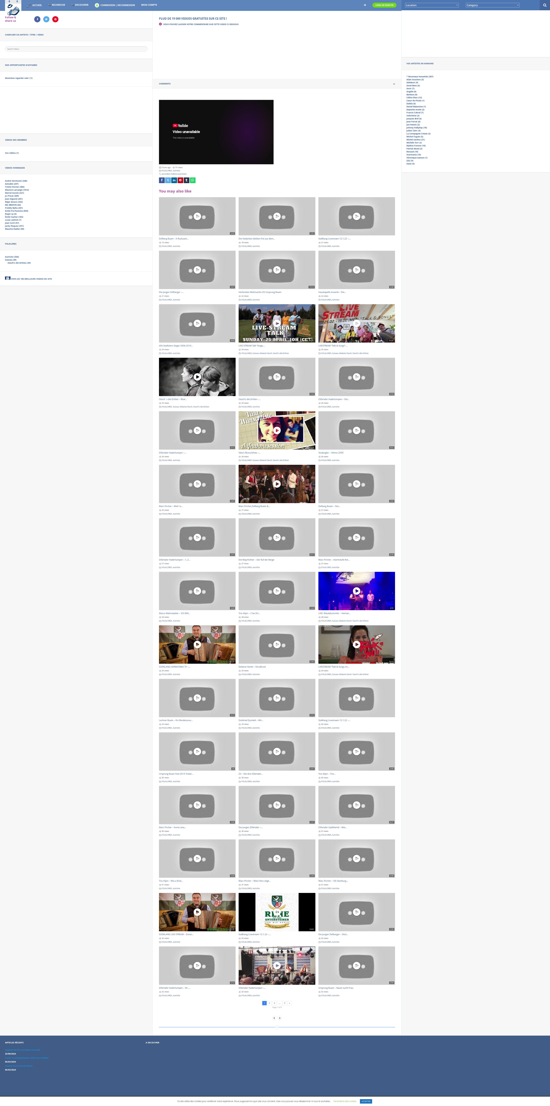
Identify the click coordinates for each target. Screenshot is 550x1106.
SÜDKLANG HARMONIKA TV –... (174, 666)
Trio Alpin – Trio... (327, 773)
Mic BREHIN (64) (13, 204)
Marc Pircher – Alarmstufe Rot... (334, 559)
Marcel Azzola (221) (14, 192)
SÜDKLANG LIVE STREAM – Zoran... (176, 934)
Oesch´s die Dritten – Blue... (173, 399)
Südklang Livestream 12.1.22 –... (334, 238)
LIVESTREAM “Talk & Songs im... (333, 666)
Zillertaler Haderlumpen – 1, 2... (174, 559)
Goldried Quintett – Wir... (251, 720)
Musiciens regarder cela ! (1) (19, 78)
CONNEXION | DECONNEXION (118, 5)
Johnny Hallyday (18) (416, 127)
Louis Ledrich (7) (13, 220)
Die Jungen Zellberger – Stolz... (333, 934)
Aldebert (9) (412, 82)
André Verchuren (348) (16, 180)
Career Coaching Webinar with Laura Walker (27, 1057)
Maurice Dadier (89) (14, 229)
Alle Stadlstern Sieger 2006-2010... (176, 345)
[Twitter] (168, 180)
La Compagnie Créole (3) (418, 133)
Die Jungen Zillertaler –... (251, 827)
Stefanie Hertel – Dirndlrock (252, 666)
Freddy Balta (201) (14, 207)
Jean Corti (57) (12, 223)
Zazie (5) (410, 163)
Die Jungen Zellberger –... (171, 292)
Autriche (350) (12, 256)
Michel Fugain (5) (414, 136)
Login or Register (384, 5)
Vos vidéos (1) (12, 153)
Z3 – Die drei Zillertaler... (251, 773)
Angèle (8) (411, 91)
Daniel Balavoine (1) (416, 106)
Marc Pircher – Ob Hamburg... (333, 880)
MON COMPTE (149, 4)
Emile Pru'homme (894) (16, 210)
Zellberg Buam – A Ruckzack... (173, 238)
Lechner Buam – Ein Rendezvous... (176, 720)
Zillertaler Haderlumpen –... (172, 452)
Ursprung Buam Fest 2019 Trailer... (176, 773)
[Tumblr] (186, 180)
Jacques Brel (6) (414, 118)
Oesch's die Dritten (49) (19, 262)
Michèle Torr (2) (414, 142)
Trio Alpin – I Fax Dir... (249, 613)
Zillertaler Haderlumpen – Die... (333, 399)
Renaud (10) (412, 151)
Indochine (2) (413, 115)
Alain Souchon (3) (415, 79)
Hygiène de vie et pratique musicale (22, 1049)
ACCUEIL (37, 5)
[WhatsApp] (193, 180)
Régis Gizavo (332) (14, 201)
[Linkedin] (174, 180)
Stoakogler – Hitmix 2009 (330, 452)
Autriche (176, 170)
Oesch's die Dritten (281, 353)
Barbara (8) (411, 94)
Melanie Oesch (266, 353)
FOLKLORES (167, 170)
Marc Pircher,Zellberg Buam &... (254, 506)
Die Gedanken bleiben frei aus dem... (257, 238)
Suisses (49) (10, 259)
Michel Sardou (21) (415, 139)
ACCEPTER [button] (366, 1101)
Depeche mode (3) (415, 109)
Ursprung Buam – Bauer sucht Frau (335, 987)
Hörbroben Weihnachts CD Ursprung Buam (260, 292)
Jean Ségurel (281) (14, 198)
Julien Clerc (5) (413, 130)
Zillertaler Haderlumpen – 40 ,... (174, 987)
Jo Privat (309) (12, 195)
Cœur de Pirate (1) (415, 100)
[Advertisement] (475, 33)
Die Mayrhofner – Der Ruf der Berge (256, 559)
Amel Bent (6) (413, 85)
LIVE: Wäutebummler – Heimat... (334, 613)
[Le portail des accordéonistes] (13, 14)
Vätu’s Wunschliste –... (249, 452)
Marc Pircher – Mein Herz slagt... (255, 880)
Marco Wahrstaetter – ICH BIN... (174, 613)
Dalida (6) (411, 103)
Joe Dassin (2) (413, 124)
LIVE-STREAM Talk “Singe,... (252, 345)
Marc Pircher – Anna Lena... (172, 827)
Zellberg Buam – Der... (329, 506)
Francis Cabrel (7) (415, 112)
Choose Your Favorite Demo (19, 1066)
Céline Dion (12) (414, 97)
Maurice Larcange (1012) (17, 189)
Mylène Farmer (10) (416, 145)
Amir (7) (410, 88)
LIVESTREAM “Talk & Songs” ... (332, 345)
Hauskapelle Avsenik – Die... (332, 292)
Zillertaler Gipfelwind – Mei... (332, 827)
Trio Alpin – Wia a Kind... (171, 880)
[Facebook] (162, 180)
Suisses (256, 353)
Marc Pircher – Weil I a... (171, 506)
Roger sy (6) (11, 213)
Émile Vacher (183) (14, 217)
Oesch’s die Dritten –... (250, 399)
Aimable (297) (12, 183)
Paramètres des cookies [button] (344, 1101)
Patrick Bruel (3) (414, 148)
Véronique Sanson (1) (417, 157)
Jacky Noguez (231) (14, 226)
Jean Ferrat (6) (413, 121)
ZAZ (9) (409, 160)
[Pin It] (180, 180)
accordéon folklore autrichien (174, 174)
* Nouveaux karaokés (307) (419, 76)
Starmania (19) (413, 154)
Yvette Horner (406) (14, 186)
